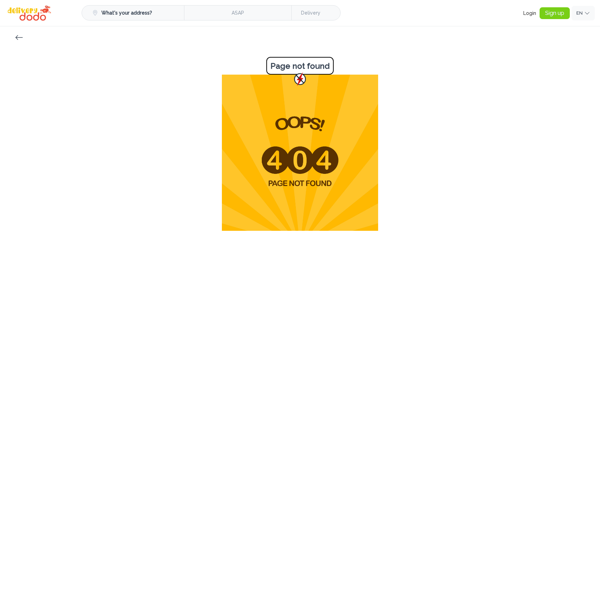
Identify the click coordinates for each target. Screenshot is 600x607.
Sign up (554, 13)
